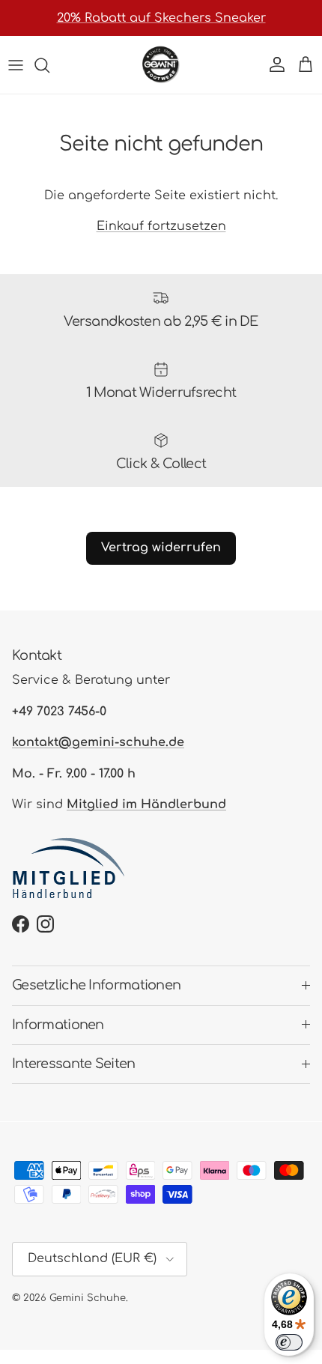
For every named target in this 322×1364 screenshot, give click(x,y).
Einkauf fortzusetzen (161, 226)
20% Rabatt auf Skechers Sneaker (161, 18)
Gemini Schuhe (87, 1298)
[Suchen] (49, 65)
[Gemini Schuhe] (161, 64)
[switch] (289, 1342)
